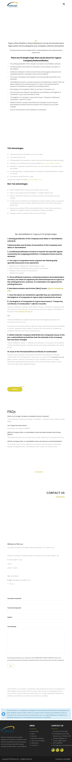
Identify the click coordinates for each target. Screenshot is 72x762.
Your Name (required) (14, 598)
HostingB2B (66, 759)
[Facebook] (53, 750)
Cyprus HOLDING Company (52, 163)
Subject (9, 617)
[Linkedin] (62, 750)
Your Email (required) (14, 608)
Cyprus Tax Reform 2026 (34, 179)
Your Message (11, 626)
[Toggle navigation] (64, 4)
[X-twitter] (57, 750)
